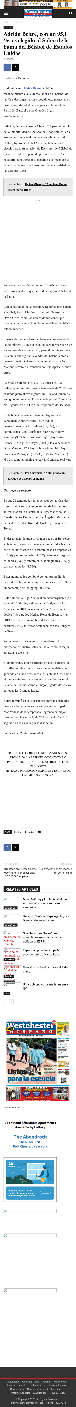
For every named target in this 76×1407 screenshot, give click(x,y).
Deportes (18, 21)
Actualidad (9, 982)
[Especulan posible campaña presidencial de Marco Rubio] (12, 954)
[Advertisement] (38, 241)
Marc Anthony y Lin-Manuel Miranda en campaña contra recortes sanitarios (46, 903)
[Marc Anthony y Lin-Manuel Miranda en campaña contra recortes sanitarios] (12, 903)
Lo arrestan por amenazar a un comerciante (56, 870)
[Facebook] (7, 67)
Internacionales (57, 1385)
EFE (39, 832)
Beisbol (17, 832)
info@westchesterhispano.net (26, 1402)
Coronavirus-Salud (37, 1389)
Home (7, 21)
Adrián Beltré (32, 88)
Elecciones (57, 1389)
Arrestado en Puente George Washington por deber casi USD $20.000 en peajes (20, 872)
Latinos (11, 1385)
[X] (15, 67)
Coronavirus (17, 1389)
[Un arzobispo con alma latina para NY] (12, 988)
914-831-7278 (58, 1402)
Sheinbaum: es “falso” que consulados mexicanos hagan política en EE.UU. (43, 937)
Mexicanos (60, 1381)
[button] (6, 13)
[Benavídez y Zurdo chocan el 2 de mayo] (12, 971)
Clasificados (39, 1392)
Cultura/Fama (10, 908)
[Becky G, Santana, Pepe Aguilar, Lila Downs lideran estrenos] (12, 920)
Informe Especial (20, 1392)
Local (7, 993)
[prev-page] (6, 1001)
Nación (22, 1385)
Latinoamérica (38, 1385)
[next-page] (11, 1001)
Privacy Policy (57, 1392)
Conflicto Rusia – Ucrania (36, 1381)
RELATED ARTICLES (22, 889)
